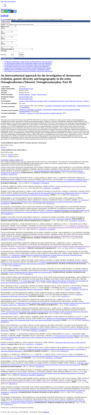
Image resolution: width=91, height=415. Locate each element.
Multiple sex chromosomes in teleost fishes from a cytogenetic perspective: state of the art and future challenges (36, 219)
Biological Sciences (24, 94)
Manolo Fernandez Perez (69, 105)
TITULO (3, 147)
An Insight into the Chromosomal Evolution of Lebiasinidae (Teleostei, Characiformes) (41, 288)
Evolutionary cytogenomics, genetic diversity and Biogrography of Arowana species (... (28, 61)
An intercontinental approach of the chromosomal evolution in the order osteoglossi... (28, 65)
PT (5, 4)
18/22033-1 (4, 174)
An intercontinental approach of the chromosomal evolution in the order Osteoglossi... (28, 63)
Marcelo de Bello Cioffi (25, 97)
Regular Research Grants (26, 88)
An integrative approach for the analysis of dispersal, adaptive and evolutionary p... (27, 66)
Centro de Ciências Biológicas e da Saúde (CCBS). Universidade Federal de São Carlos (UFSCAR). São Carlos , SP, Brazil (54, 101)
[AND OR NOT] (3, 28)
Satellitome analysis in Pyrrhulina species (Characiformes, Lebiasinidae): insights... (27, 69)
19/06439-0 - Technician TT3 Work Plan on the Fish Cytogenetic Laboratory (40, 113)
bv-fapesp (3, 19)
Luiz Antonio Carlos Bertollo (53, 105)
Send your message (6, 9)
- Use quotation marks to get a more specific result (17, 24)
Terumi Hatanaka (25, 107)
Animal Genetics (42, 94)
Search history (12, 1)
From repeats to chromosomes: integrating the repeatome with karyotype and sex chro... (28, 71)
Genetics (33, 94)
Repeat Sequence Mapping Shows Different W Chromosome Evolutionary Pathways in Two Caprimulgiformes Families (44, 381)
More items (4, 145)
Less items (10, 145)
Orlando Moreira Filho (83, 105)
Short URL (4, 1)
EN (5, 6)
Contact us (45, 412)
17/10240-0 (44, 183)
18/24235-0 (12, 174)
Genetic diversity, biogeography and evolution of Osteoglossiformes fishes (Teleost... (28, 68)
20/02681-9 (4, 322)
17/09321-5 (81, 172)
